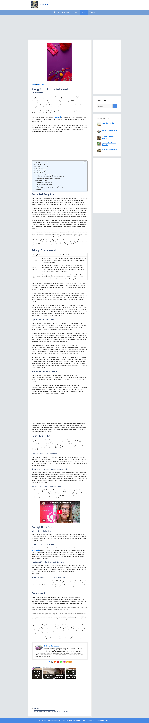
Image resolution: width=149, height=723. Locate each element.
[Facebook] (49, 662)
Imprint (102, 720)
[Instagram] (64, 662)
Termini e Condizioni (86, 720)
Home (34, 84)
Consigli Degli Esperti (40, 180)
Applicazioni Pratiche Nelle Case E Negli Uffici (49, 186)
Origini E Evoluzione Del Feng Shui (46, 175)
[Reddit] (55, 662)
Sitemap (107, 720)
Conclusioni (37, 190)
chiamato (36, 550)
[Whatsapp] (61, 662)
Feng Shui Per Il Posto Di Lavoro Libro (44, 710)
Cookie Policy (65, 720)
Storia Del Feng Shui (40, 165)
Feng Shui (74, 12)
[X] (52, 662)
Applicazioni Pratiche (40, 169)
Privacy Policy (57, 720)
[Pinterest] (58, 662)
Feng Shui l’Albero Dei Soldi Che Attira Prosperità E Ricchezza (51, 711)
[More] (70, 662)
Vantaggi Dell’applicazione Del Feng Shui (48, 178)
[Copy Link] (67, 662)
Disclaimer (96, 720)
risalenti (57, 117)
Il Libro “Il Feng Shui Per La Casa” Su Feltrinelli (50, 188)
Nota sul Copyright (75, 720)
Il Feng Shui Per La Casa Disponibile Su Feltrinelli (50, 176)
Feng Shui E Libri (39, 173)
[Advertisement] (89, 4)
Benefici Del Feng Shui (41, 171)
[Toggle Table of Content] (84, 162)
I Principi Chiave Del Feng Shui (45, 184)
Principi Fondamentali (41, 167)
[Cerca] (115, 106)
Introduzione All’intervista (44, 182)
